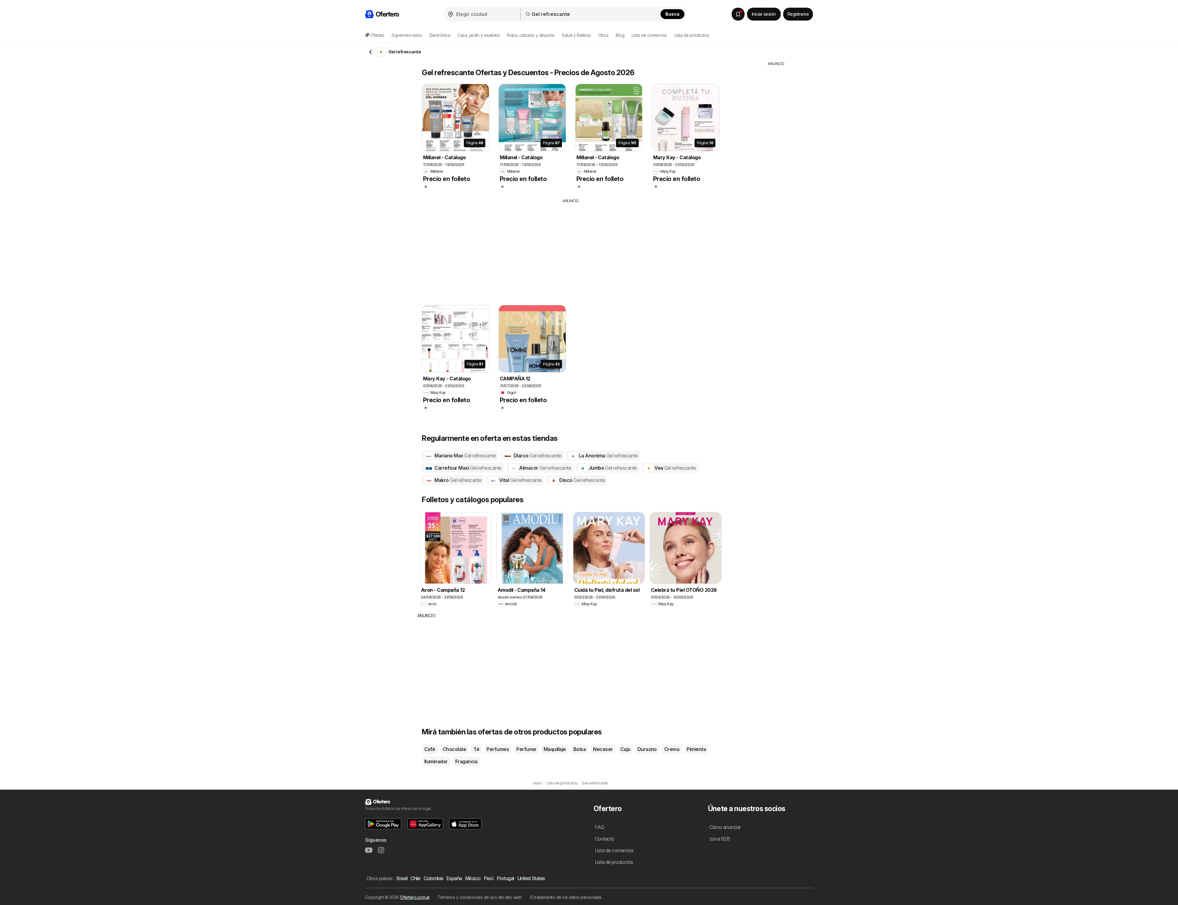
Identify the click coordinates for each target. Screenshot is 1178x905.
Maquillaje (555, 749)
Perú (489, 878)
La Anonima (608, 455)
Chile (415, 878)
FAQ (599, 827)
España (454, 878)
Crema (671, 749)
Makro (457, 480)
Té (476, 749)
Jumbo (612, 468)
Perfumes (498, 749)
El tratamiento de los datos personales (566, 897)
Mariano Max (464, 455)
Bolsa (579, 749)
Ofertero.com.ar (414, 897)
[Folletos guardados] (738, 14)
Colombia (433, 878)
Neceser (603, 749)
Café (429, 749)
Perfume (526, 749)
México (473, 878)
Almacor (544, 468)
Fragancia (466, 761)
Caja (625, 749)
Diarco (536, 455)
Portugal (505, 878)
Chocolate (454, 749)
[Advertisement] (571, 250)
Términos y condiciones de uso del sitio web (479, 897)
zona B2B (719, 839)
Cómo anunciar (725, 827)
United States (531, 878)
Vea (674, 468)
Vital (520, 480)
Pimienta (696, 749)
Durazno (647, 749)
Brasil (401, 878)
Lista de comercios (649, 35)
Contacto (604, 839)
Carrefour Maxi (467, 468)
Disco (581, 480)
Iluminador (436, 761)
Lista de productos (691, 35)
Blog (620, 35)
